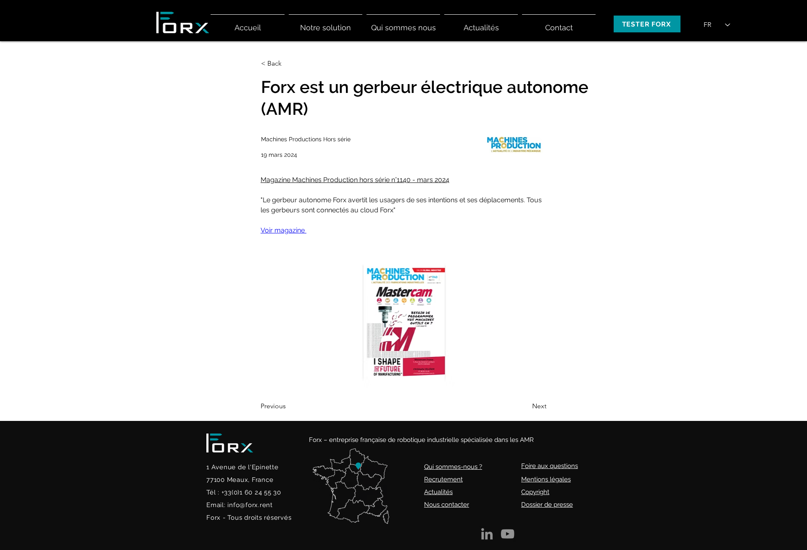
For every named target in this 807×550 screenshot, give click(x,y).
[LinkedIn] (487, 534)
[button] (325, 23)
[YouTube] (507, 534)
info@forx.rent (250, 505)
